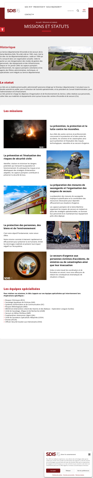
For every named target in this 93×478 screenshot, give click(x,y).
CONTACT (28, 14)
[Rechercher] (78, 11)
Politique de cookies (57, 475)
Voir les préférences (83, 470)
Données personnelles (69, 475)
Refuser (68, 470)
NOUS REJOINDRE (53, 7)
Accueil (38, 22)
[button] (2, 29)
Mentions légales (79, 475)
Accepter (53, 470)
